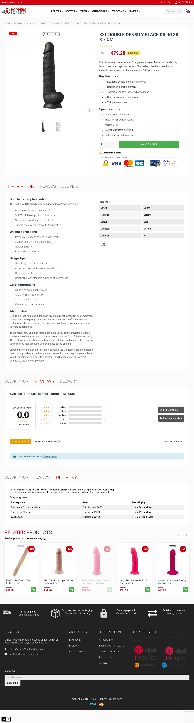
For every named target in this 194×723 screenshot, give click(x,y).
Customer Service (77, 651)
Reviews (48, 186)
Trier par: (168, 441)
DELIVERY (70, 186)
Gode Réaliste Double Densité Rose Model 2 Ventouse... (96, 581)
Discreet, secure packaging (77, 610)
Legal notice (105, 657)
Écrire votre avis (170, 410)
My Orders (73, 645)
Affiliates (104, 663)
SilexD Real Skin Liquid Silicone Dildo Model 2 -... (59, 581)
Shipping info (106, 639)
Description (19, 186)
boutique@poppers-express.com (25, 654)
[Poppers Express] (14, 11)
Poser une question (172, 418)
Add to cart (150, 144)
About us (12, 632)
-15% (31, 549)
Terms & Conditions (109, 651)
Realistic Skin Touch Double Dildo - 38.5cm (19, 581)
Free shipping (28, 611)
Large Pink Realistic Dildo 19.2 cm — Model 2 (134, 581)
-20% (107, 549)
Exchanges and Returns (111, 645)
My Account (74, 639)
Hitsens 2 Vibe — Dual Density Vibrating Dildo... (172, 581)
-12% (145, 549)
